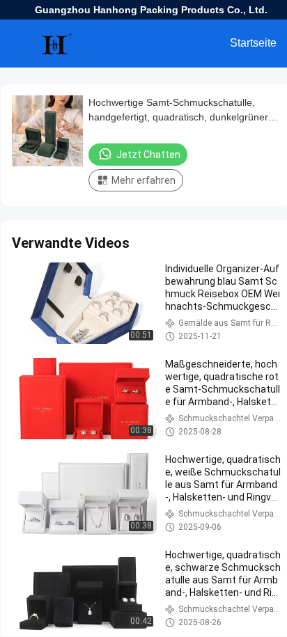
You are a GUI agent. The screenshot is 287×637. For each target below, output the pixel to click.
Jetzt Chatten (148, 154)
